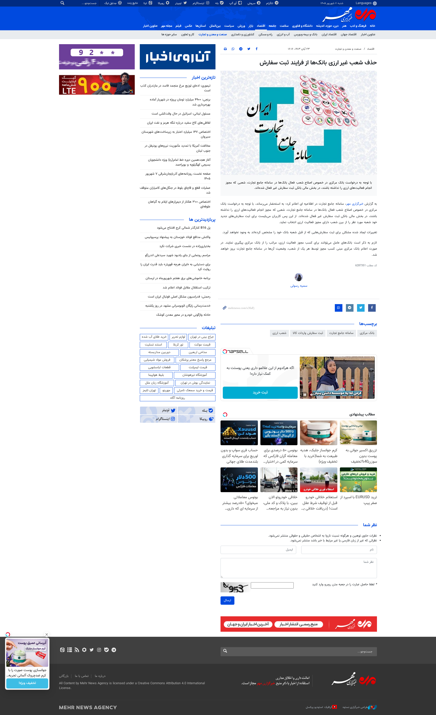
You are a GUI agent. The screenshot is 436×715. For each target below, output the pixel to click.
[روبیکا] (84, 650)
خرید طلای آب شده (154, 336)
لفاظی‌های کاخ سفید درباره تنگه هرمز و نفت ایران (178, 122)
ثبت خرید (260, 392)
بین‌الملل (215, 26)
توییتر (178, 3)
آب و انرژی (283, 34)
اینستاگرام (199, 3)
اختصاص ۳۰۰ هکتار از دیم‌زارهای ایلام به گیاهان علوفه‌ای (179, 204)
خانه (372, 26)
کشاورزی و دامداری (242, 34)
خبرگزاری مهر (354, 203)
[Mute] (312, 395)
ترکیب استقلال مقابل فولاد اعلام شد (186, 287)
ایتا (146, 3)
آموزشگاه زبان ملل (157, 382)
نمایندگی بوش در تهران (195, 382)
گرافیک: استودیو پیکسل (319, 707)
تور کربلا (178, 344)
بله (217, 3)
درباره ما (100, 676)
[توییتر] (92, 650)
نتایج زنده (133, 3)
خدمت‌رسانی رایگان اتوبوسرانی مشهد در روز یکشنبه (177, 305)
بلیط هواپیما (156, 375)
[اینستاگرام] (99, 650)
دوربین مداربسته (159, 352)
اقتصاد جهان (349, 34)
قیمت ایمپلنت (198, 367)
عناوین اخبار (368, 34)
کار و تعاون (187, 34)
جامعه (272, 26)
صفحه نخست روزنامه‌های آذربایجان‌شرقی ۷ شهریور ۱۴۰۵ (177, 176)
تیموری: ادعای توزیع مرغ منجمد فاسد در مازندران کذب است (175, 88)
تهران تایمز (149, 390)
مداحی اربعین (198, 352)
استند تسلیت (153, 344)
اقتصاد (261, 26)
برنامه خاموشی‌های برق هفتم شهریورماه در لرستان (178, 278)
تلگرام (270, 3)
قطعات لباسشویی (159, 367)
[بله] (106, 650)
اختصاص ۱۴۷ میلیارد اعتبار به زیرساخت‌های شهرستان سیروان (176, 134)
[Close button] (46, 634)
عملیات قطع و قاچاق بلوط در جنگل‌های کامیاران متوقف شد (175, 190)
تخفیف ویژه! (27, 683)
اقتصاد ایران (329, 34)
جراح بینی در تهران (202, 336)
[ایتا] (62, 650)
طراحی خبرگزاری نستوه (355, 707)
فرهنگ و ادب (358, 26)
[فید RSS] (77, 650)
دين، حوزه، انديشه (327, 26)
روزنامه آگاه (177, 398)
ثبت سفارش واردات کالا (308, 333)
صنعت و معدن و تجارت (213, 34)
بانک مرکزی (367, 333)
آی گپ (233, 3)
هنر (344, 26)
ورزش (241, 26)
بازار (251, 26)
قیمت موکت (202, 344)
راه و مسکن (265, 34)
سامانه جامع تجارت (341, 333)
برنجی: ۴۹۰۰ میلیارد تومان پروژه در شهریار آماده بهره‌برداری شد (180, 102)
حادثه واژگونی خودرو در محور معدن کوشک (183, 314)
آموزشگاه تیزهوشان (194, 375)
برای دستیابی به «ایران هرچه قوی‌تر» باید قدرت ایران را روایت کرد (175, 267)
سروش (252, 3)
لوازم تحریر (178, 336)
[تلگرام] (114, 650)
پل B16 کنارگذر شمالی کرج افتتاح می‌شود (183, 227)
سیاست (229, 26)
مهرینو (166, 390)
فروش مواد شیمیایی (157, 359)
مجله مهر (166, 26)
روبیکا (161, 3)
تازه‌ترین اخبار (203, 77)
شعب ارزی (279, 333)
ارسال (227, 600)
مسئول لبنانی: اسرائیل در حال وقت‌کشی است (181, 113)
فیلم (178, 26)
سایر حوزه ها (169, 34)
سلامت (284, 26)
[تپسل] (224, 351)
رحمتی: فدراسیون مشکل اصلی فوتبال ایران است (179, 296)
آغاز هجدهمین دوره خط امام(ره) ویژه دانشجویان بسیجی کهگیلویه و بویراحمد (179, 162)
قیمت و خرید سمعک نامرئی (195, 390)
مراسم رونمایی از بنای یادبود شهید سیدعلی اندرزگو (177, 255)
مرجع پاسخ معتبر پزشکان (195, 359)
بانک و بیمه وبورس (305, 34)
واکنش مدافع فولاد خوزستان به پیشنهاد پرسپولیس (177, 237)
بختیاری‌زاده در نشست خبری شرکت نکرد (184, 246)
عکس (188, 26)
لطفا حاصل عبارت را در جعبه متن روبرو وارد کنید (344, 584)
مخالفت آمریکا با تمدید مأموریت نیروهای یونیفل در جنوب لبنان (177, 148)
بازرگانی (64, 676)
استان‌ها (201, 26)
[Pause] (305, 395)
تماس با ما (82, 676)
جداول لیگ (110, 3)
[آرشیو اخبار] (69, 650)
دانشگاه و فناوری (302, 26)
